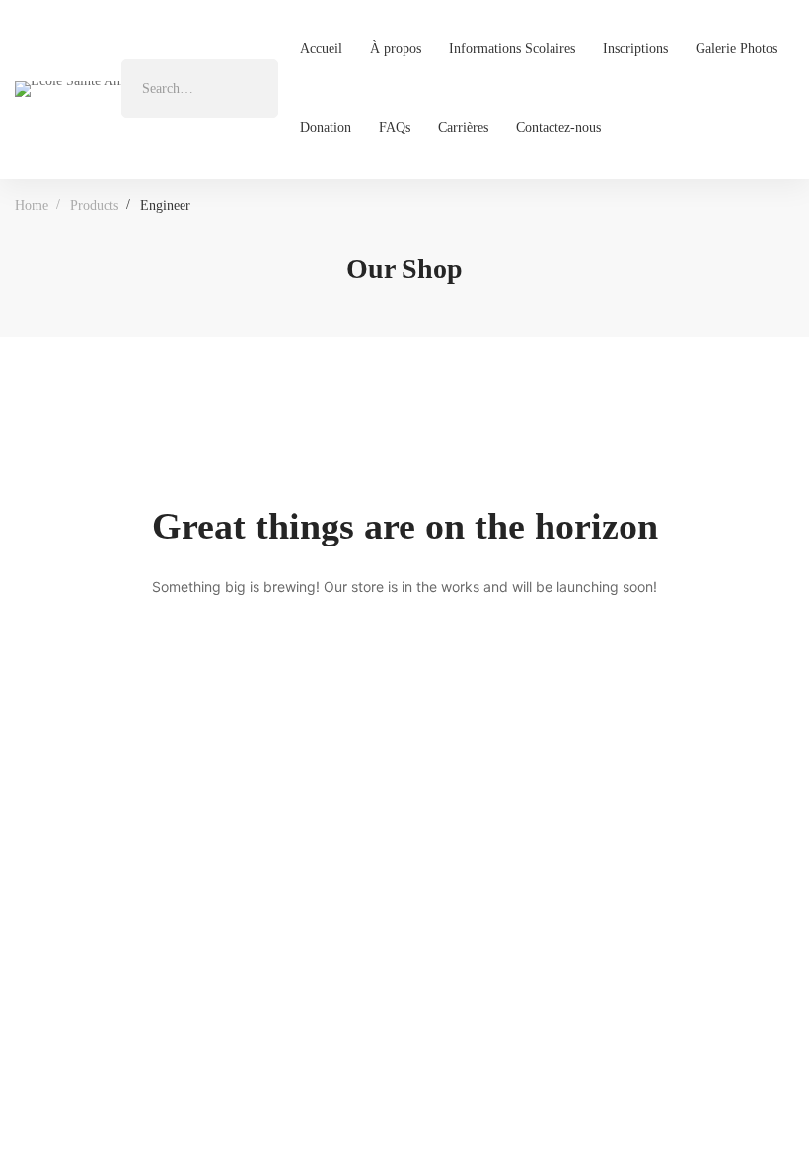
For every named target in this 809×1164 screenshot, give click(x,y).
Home (31, 205)
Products (94, 205)
